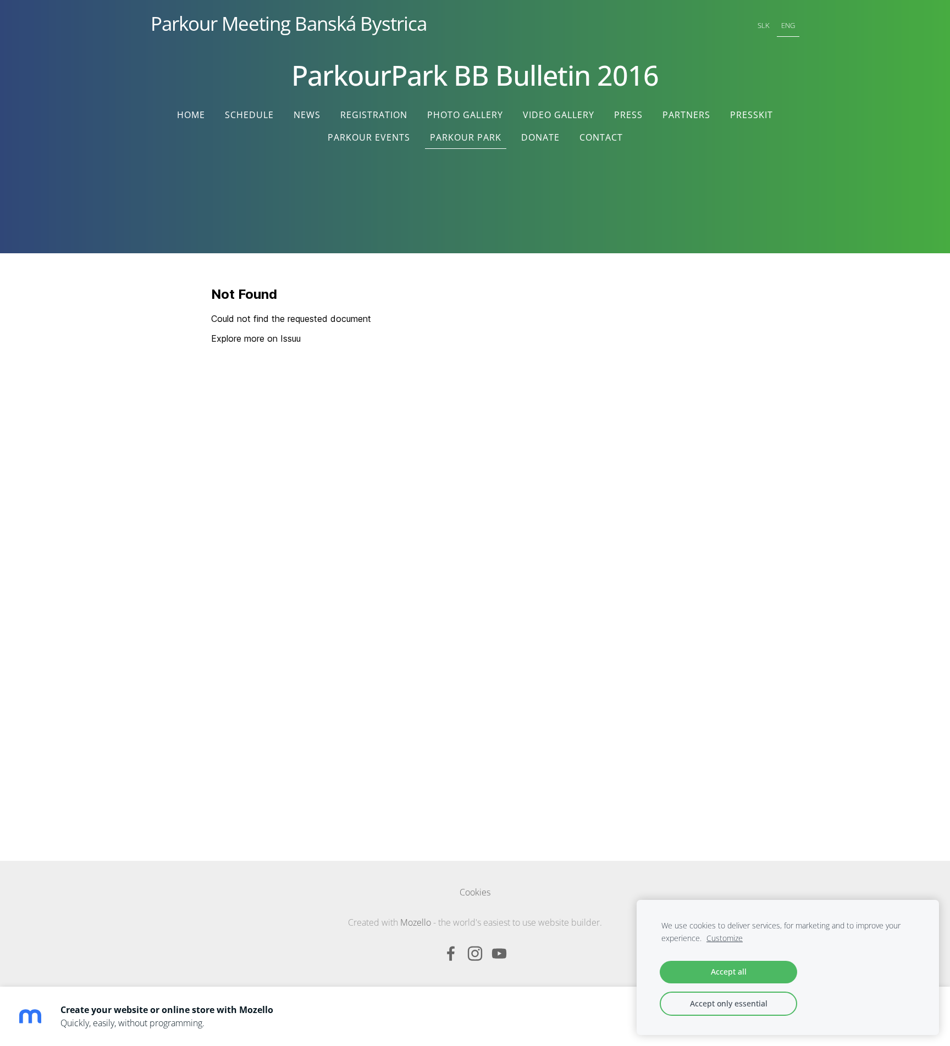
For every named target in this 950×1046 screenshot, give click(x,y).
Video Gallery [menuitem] (558, 115)
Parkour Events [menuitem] (369, 137)
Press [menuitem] (628, 115)
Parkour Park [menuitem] (465, 137)
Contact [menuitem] (601, 137)
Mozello (415, 922)
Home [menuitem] (191, 115)
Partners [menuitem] (686, 115)
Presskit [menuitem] (751, 115)
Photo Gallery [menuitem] (465, 115)
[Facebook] (451, 953)
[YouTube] (499, 953)
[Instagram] (475, 953)
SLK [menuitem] (764, 25)
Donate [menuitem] (540, 137)
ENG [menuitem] (788, 25)
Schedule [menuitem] (249, 115)
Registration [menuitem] (373, 115)
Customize (724, 938)
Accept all (729, 971)
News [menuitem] (307, 115)
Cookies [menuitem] (475, 892)
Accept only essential (728, 1003)
